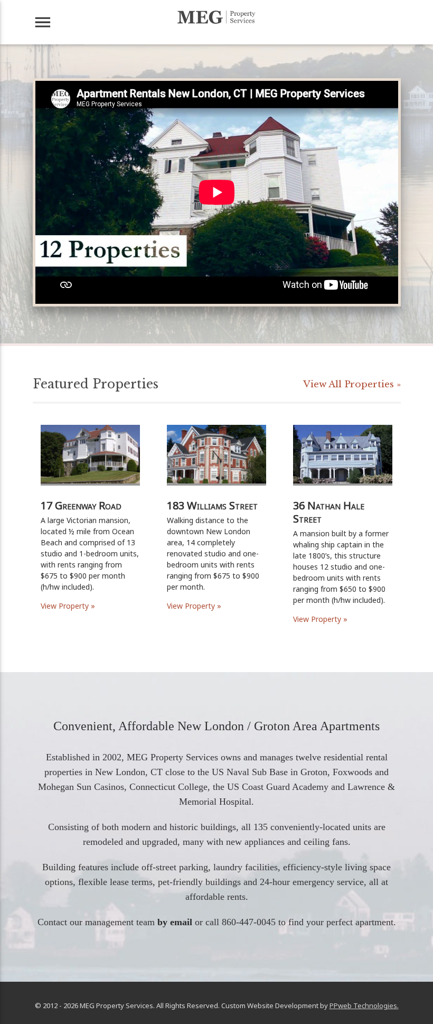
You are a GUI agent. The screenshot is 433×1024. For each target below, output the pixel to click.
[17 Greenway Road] (90, 496)
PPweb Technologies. (364, 1005)
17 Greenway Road (81, 505)
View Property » (68, 606)
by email (174, 922)
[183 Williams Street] (216, 496)
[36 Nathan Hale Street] (342, 496)
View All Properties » (352, 384)
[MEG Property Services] (216, 17)
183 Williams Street (212, 505)
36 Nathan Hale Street (328, 512)
